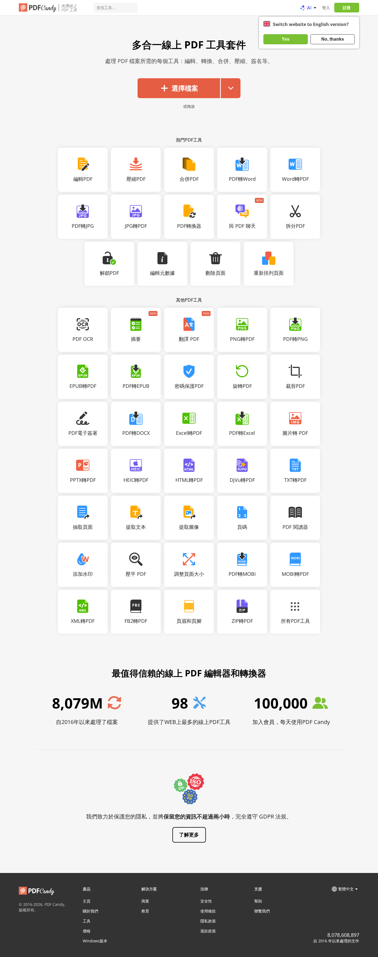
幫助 (258, 901)
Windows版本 (95, 940)
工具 (86, 921)
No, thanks (332, 39)
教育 (145, 911)
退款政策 (208, 931)
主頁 (86, 901)
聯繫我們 (262, 911)
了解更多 (189, 834)
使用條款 (208, 911)
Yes (285, 39)
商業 (145, 901)
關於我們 (90, 911)
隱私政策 (208, 921)
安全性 (206, 901)
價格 (86, 931)
